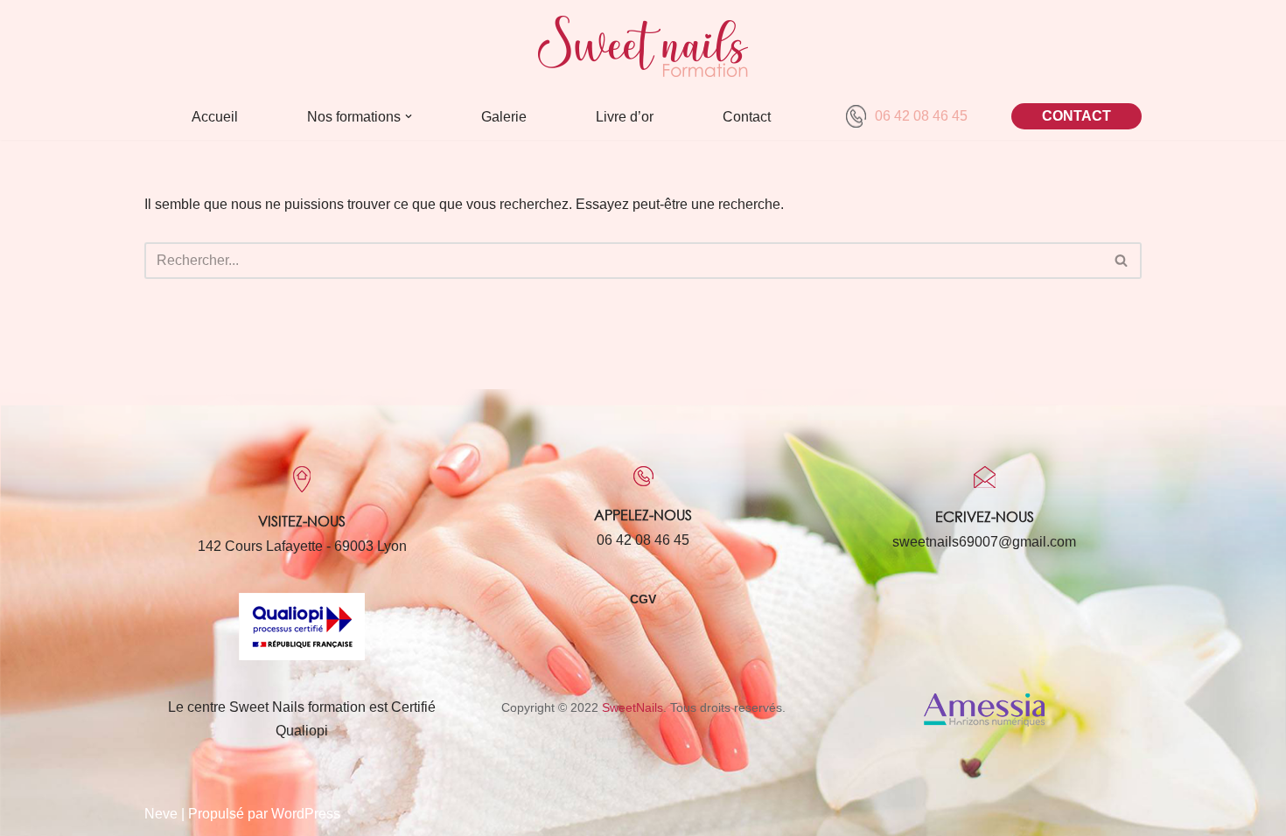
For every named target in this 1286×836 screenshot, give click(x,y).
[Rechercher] (1122, 260)
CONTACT (1076, 115)
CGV (643, 599)
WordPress (305, 813)
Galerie (504, 116)
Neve (161, 813)
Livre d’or (624, 116)
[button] (408, 116)
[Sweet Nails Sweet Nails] (643, 46)
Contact (747, 116)
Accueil (215, 116)
